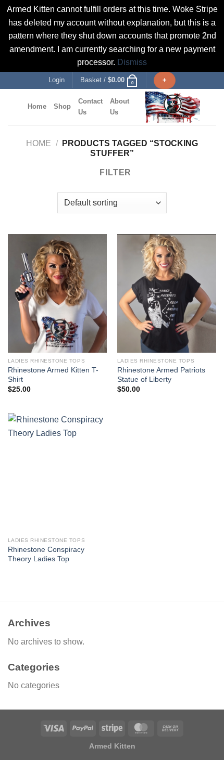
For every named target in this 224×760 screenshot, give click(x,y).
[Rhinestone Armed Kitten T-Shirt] (57, 293)
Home (37, 106)
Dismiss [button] (132, 62)
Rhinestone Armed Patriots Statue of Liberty (161, 374)
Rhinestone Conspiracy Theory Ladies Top (46, 554)
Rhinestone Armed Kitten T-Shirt (53, 374)
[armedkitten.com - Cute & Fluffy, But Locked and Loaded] (172, 107)
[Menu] (14, 107)
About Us (119, 106)
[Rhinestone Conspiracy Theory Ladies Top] (57, 472)
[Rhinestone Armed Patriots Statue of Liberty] (166, 293)
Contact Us (90, 106)
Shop (62, 106)
